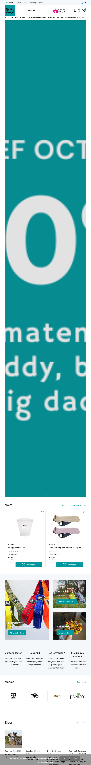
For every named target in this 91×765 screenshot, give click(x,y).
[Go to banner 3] (69, 626)
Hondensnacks (72, 17)
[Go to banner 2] (69, 594)
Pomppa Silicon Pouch (18, 547)
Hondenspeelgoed (37, 17)
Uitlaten (9, 17)
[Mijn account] (75, 10)
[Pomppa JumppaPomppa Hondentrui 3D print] (66, 527)
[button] (44, 494)
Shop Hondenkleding (66, 601)
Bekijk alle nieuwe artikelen (73, 505)
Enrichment (20, 17)
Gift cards (31, 11)
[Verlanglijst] (79, 10)
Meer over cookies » (45, 763)
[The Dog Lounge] (12, 10)
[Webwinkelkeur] (59, 10)
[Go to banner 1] (27, 610)
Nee (75, 759)
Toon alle (81, 682)
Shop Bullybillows (17, 633)
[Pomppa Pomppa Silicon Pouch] (25, 527)
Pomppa (11, 544)
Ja (64, 759)
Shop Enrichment (65, 633)
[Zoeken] (44, 10)
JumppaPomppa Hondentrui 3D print (65, 547)
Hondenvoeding (55, 17)
